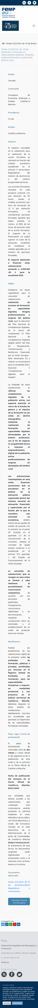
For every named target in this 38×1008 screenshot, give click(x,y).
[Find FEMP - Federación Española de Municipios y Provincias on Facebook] (12, 974)
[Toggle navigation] (34, 26)
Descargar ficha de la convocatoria (19, 901)
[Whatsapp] (10, 924)
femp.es (5, 962)
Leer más (7, 1003)
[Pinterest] (14, 924)
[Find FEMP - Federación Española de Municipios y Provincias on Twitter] (19, 974)
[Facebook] (7, 924)
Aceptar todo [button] (17, 1003)
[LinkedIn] (18, 924)
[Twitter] (3, 924)
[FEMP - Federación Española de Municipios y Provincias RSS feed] (4, 974)
